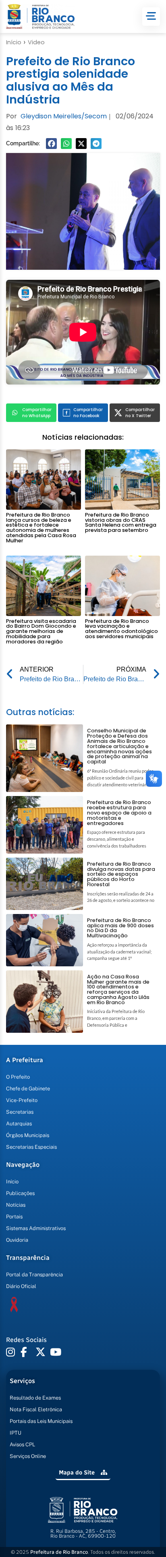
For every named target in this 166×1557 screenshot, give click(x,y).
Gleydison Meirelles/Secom (64, 116)
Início (13, 42)
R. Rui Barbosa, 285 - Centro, (83, 1533)
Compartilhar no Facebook (88, 413)
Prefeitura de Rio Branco (59, 1552)
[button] (51, 143)
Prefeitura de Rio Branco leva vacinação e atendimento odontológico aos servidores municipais (121, 629)
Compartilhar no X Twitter (140, 413)
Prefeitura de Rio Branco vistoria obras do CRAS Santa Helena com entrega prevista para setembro (120, 522)
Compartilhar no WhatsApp (37, 413)
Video (36, 42)
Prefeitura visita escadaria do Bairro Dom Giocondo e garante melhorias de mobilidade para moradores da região (41, 631)
